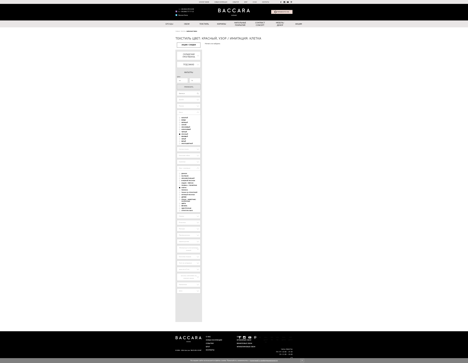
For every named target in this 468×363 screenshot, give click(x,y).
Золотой (184, 117)
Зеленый (184, 122)
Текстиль (204, 24)
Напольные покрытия (240, 24)
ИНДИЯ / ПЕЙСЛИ (187, 183)
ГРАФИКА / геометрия (189, 185)
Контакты (265, 2)
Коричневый (186, 129)
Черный (184, 131)
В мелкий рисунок (188, 180)
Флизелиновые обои (246, 346)
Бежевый (184, 136)
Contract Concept (260, 24)
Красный (184, 134)
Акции (298, 24)
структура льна (187, 210)
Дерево (184, 197)
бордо (183, 120)
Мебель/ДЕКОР (280, 24)
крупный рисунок (188, 194)
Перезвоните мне (283, 12)
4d (260, 337)
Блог (245, 2)
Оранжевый (185, 127)
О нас (255, 2)
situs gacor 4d (266, 339)
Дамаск (184, 173)
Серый (183, 139)
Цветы (183, 203)
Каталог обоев (204, 2)
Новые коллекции (220, 2)
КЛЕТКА (184, 187)
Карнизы (221, 24)
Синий (183, 124)
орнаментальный (188, 178)
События (236, 2)
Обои (186, 24)
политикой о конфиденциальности (264, 360)
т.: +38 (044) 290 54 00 (186, 9)
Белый (183, 141)
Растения (185, 176)
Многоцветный (187, 143)
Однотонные (186, 208)
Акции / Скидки (189, 45)
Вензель (184, 205)
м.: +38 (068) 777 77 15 (186, 11)
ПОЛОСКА (184, 190)
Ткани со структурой (189, 192)
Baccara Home (183, 15)
